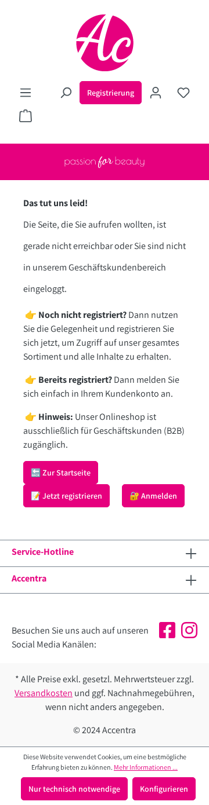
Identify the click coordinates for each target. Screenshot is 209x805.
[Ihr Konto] (156, 92)
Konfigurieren (164, 789)
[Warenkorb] (25, 115)
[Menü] (25, 92)
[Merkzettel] (183, 92)
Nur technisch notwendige (74, 789)
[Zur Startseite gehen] (104, 43)
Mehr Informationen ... (146, 767)
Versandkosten (44, 693)
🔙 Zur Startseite (61, 472)
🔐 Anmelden (153, 496)
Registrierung (110, 92)
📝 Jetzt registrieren (66, 496)
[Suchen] (66, 92)
